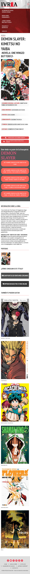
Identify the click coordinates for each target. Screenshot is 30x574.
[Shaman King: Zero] (15, 444)
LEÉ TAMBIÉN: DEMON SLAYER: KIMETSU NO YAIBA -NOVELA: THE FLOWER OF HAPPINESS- (15, 171)
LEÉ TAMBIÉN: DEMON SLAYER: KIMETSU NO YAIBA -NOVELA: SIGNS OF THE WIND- (15, 178)
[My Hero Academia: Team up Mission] (15, 402)
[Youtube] (11, 561)
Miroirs (2, 549)
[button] (29, 2)
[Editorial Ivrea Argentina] (9, 4)
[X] (22, 561)
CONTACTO (15, 568)
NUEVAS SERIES (13, 564)
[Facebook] (8, 561)
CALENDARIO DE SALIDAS (9, 566)
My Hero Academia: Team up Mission (7, 422)
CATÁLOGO (23, 564)
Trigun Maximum (4, 380)
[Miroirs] (15, 529)
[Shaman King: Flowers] (15, 487)
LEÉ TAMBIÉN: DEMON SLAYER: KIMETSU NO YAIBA (15, 163)
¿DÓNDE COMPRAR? (23, 566)
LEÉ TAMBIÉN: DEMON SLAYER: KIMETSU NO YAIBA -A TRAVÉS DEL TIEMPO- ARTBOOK (15, 194)
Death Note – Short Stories (5, 338)
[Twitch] (16, 561)
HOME (5, 564)
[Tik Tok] (19, 561)
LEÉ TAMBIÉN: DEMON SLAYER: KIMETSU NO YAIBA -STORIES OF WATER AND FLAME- (15, 186)
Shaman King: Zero (4, 465)
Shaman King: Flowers (4, 507)
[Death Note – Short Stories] (15, 317)
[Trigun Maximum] (15, 360)
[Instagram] (14, 561)
